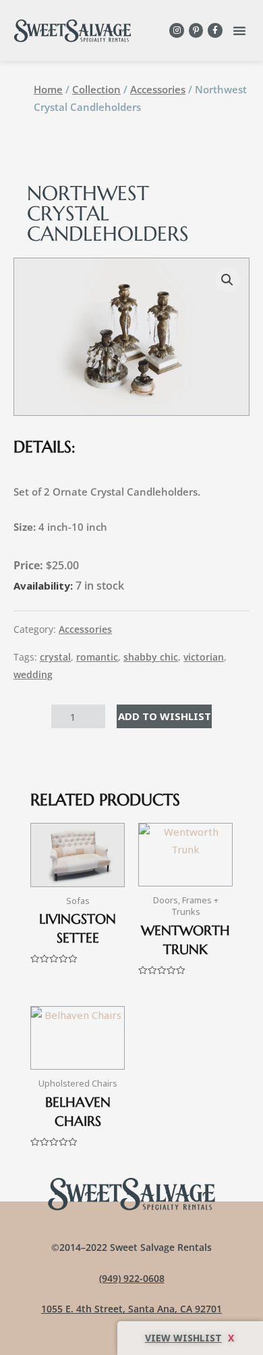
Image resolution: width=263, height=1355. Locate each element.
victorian (203, 657)
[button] (239, 30)
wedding (33, 675)
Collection (96, 89)
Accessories (157, 89)
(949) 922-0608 (132, 1278)
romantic (97, 657)
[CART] (190, 1338)
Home (48, 89)
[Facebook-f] (215, 30)
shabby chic (150, 657)
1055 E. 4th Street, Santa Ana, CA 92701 (131, 1308)
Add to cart (164, 716)
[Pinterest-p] (196, 30)
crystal (55, 657)
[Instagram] (176, 30)
